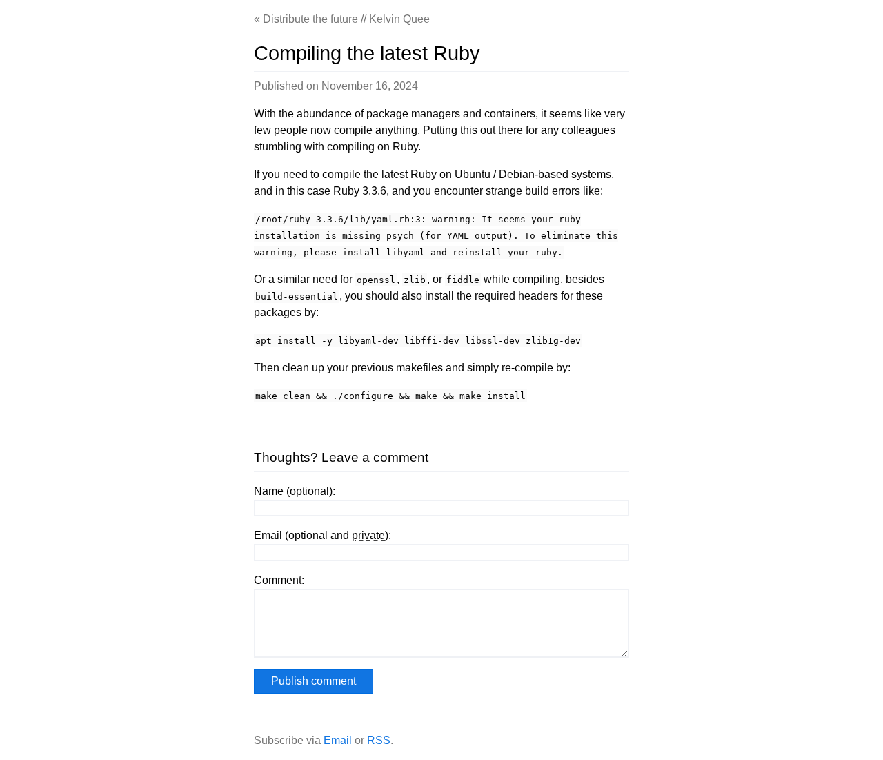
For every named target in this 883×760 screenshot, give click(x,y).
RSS (378, 740)
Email (338, 740)
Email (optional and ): (322, 535)
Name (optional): (294, 491)
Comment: (279, 580)
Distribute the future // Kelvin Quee (346, 19)
